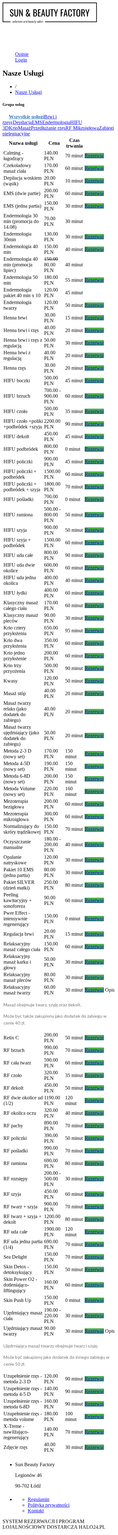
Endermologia (56, 122)
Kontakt (36, 1510)
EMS (37, 122)
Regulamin (38, 1499)
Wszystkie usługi (26, 116)
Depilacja (22, 122)
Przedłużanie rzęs (48, 128)
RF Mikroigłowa (82, 128)
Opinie (22, 54)
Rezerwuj (94, 155)
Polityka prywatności (49, 1505)
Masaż (24, 128)
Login (21, 60)
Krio (13, 128)
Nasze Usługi (28, 92)
